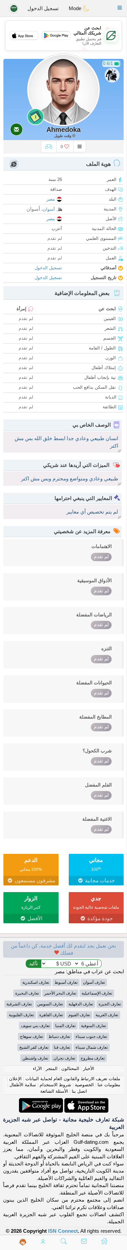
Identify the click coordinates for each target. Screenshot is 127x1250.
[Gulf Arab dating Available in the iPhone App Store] (85, 1102)
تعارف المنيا (65, 1025)
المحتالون (70, 1068)
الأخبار (88, 1068)
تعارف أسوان (94, 982)
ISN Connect (63, 1231)
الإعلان (15, 1078)
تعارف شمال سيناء (92, 1047)
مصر (50, 199)
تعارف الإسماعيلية (97, 993)
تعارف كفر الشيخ (33, 1047)
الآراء (37, 1068)
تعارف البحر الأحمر (60, 993)
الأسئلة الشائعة (54, 1091)
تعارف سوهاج (31, 1036)
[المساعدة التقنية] (23, 1242)
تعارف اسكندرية (35, 982)
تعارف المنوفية (93, 1025)
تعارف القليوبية (21, 1015)
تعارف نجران (64, 1058)
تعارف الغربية (107, 1015)
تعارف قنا (62, 1047)
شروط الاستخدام (55, 1084)
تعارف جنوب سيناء (91, 1036)
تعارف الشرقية (19, 1004)
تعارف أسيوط (66, 982)
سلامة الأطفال (22, 1084)
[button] (119, 7)
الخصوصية (84, 1084)
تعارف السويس (50, 1004)
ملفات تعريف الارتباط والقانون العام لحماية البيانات (72, 1078)
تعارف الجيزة (110, 1004)
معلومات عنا (109, 1084)
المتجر (52, 1068)
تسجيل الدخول (43, 8)
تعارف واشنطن (35, 1058)
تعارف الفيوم (79, 1015)
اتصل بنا (79, 1091)
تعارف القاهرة (51, 1015)
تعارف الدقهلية (80, 1004)
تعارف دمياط (59, 1036)
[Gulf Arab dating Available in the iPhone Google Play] (41, 1102)
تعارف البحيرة (27, 993)
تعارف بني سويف (35, 1025)
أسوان (49, 209)
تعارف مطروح (93, 1058)
